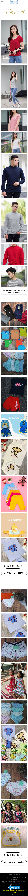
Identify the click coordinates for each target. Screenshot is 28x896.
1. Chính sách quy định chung (8, 890)
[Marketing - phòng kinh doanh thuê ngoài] (14, 2)
